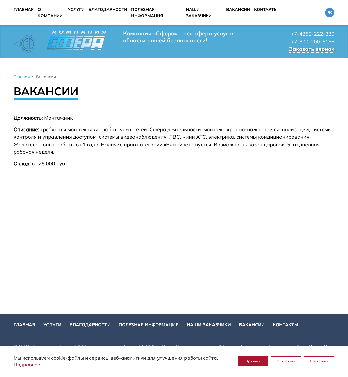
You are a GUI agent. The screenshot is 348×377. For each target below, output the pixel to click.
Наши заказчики (199, 12)
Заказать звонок (311, 49)
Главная (24, 9)
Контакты (266, 9)
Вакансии (238, 9)
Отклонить (286, 361)
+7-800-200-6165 (312, 41)
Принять (253, 361)
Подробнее (27, 364)
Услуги (76, 9)
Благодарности (108, 9)
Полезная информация (147, 12)
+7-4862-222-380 (312, 34)
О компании (50, 12)
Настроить (319, 361)
